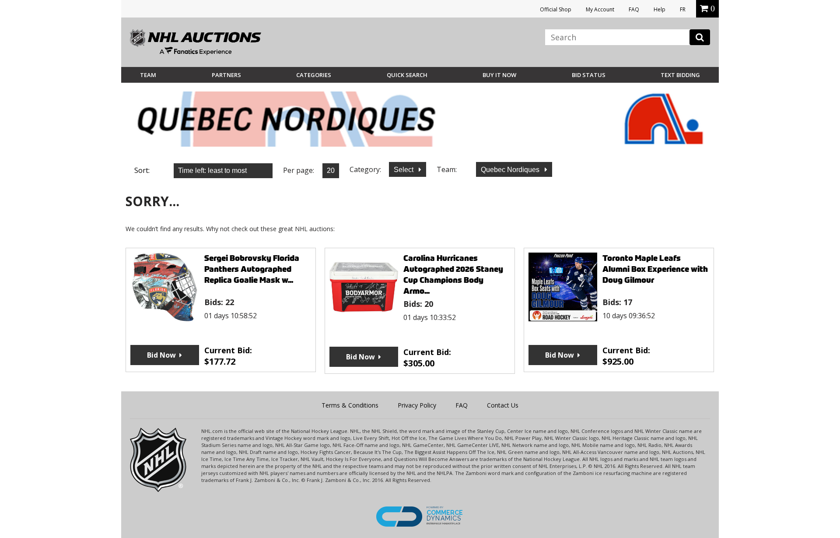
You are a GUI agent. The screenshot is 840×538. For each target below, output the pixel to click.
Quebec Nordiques (511, 169)
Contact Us (502, 405)
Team (148, 75)
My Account (600, 9)
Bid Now (161, 355)
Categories (313, 75)
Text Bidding (680, 75)
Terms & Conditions (350, 405)
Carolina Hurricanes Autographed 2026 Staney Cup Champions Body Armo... (453, 274)
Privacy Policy (417, 405)
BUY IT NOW (499, 75)
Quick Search (407, 75)
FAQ (634, 9)
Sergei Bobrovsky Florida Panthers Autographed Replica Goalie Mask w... (251, 269)
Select (404, 169)
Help (659, 9)
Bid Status (589, 75)
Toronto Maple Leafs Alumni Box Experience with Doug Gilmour (655, 269)
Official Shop (555, 9)
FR (683, 9)
